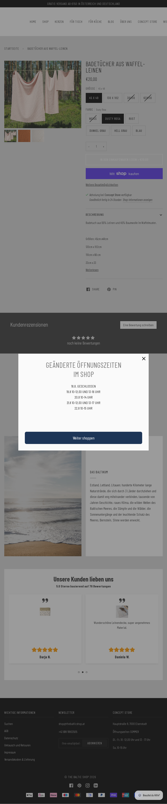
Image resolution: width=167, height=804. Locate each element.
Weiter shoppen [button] (83, 437)
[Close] (144, 358)
